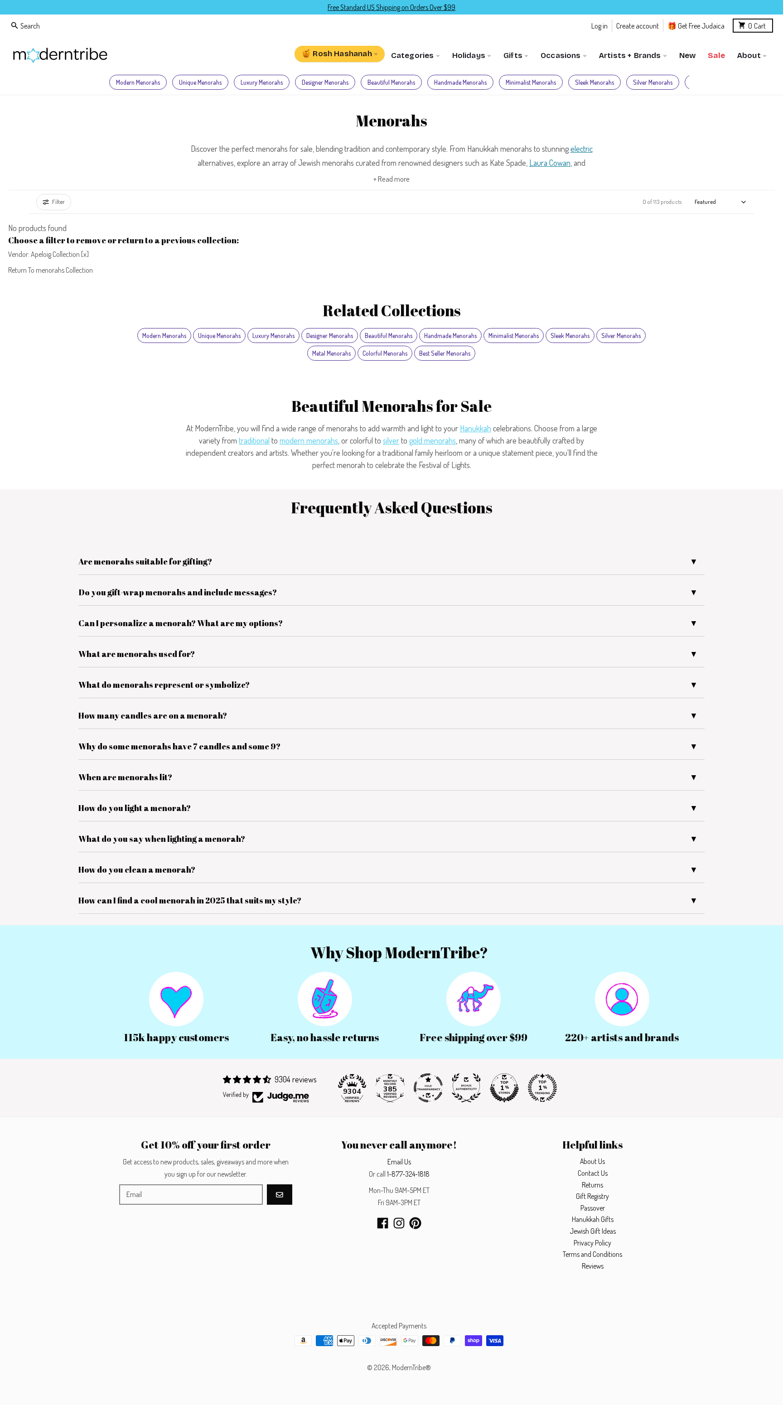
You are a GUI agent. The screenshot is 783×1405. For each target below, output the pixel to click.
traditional (254, 440)
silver (391, 440)
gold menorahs (432, 440)
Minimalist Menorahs (531, 82)
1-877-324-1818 (408, 1173)
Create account (637, 25)
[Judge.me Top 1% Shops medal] (504, 1087)
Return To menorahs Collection (50, 270)
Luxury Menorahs (262, 82)
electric (581, 149)
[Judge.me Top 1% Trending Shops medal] (542, 1087)
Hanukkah (475, 428)
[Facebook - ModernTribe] (383, 1223)
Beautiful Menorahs (391, 82)
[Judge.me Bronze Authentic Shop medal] (466, 1087)
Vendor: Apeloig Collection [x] (48, 254)
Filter (58, 201)
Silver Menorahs (652, 82)
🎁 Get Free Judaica (696, 25)
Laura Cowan (549, 163)
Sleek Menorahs (594, 82)
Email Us (399, 1161)
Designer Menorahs (325, 82)
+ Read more (391, 178)
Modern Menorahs (138, 82)
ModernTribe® (411, 1367)
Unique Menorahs (200, 82)
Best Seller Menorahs (444, 353)
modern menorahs (309, 440)
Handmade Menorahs (460, 82)
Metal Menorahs (331, 353)
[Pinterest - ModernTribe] (415, 1223)
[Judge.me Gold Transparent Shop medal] (428, 1087)
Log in (599, 25)
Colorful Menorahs (384, 353)
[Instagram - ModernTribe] (399, 1223)
